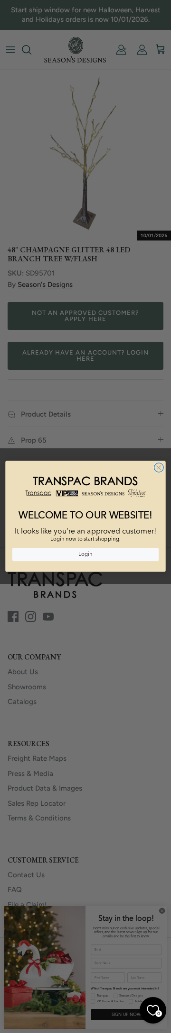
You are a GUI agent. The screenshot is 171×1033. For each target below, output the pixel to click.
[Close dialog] (159, 467)
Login (85, 554)
